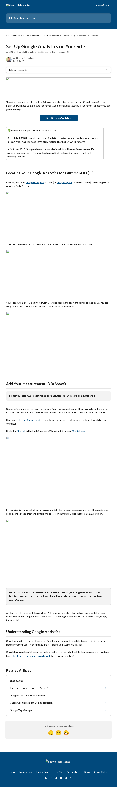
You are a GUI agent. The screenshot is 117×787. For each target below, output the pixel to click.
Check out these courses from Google (31, 655)
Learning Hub (25, 772)
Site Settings (78, 431)
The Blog (58, 772)
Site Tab (21, 431)
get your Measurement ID (29, 419)
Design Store (102, 5)
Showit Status (100, 772)
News (87, 772)
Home (13, 772)
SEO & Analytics (31, 35)
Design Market (74, 772)
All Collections (13, 35)
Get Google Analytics (58, 118)
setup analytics (64, 182)
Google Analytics (51, 35)
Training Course (43, 772)
